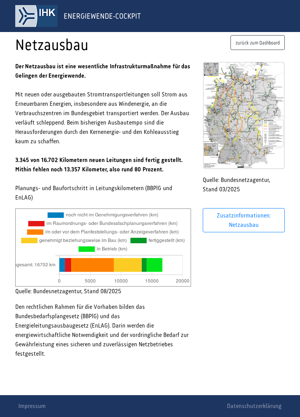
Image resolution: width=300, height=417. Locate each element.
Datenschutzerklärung (254, 406)
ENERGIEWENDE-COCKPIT (102, 16)
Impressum (32, 406)
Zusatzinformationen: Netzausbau (244, 220)
